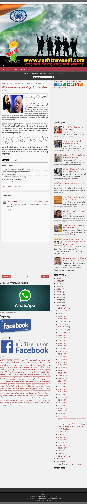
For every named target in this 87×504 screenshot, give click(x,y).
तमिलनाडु (15, 386)
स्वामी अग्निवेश (8, 391)
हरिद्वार (43, 398)
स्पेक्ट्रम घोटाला (39, 370)
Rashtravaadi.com (56, 498)
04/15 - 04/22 (63, 408)
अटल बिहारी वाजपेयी (40, 393)
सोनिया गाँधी (15, 363)
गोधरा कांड (17, 381)
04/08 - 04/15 (63, 411)
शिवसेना (41, 379)
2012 (58, 305)
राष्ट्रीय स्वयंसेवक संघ (27, 363)
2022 (58, 281)
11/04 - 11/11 (62, 330)
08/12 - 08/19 (63, 362)
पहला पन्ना (3, 69)
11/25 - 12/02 (62, 321)
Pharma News (33, 73)
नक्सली (14, 395)
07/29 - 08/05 (63, 367)
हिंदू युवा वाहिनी (8, 405)
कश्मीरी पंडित (10, 381)
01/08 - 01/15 (63, 453)
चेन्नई (10, 386)
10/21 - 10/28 (63, 335)
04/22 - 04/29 (63, 405)
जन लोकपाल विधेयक (12, 388)
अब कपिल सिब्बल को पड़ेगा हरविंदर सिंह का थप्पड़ (15, 177)
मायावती (29, 388)
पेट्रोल (37, 400)
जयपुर (49, 374)
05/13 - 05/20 (63, 397)
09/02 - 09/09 (63, 354)
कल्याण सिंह (32, 400)
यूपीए (37, 381)
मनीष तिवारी (3, 400)
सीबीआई (43, 372)
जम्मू (24, 365)
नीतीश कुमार (21, 386)
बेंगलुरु (35, 374)
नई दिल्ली (20, 388)
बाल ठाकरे (16, 398)
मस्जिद (31, 370)
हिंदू (5, 381)
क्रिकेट (39, 395)
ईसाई (13, 374)
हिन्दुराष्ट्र (7, 379)
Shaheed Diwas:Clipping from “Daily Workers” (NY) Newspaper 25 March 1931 (74, 242)
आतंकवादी (3, 374)
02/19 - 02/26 (63, 440)
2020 (58, 283)
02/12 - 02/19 (63, 442)
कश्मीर (36, 360)
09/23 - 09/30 (63, 346)
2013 (58, 302)
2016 (58, 294)
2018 (58, 289)
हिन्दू (31, 360)
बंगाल (18, 393)
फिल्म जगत (41, 391)
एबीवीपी (28, 395)
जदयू (15, 402)
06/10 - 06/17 (63, 386)
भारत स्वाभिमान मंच (22, 402)
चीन (4, 384)
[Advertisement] (18, 257)
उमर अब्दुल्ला (13, 377)
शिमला (8, 400)
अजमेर (8, 393)
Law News (61, 73)
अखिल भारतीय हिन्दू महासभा (19, 391)
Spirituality (52, 73)
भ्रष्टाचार (18, 384)
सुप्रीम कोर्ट (17, 372)
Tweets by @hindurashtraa (63, 88)
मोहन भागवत (20, 379)
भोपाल (30, 372)
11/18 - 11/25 (62, 324)
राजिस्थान (21, 398)
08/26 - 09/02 (63, 357)
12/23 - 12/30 (63, 311)
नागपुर (25, 388)
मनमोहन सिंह (29, 367)
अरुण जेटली (13, 379)
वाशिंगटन (36, 379)
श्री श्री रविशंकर (16, 83)
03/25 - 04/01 (63, 413)
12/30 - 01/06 (63, 308)
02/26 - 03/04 (63, 437)
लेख (10, 69)
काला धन (48, 384)
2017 (58, 292)
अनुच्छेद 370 (10, 402)
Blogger (79, 464)
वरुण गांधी (27, 398)
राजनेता (23, 69)
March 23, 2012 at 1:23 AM (41, 201)
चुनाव (23, 372)
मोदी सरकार (47, 363)
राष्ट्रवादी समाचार (43, 496)
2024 (58, 278)
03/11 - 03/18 (62, 432)
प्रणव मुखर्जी (13, 393)
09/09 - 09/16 (63, 351)
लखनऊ (19, 365)
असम (46, 398)
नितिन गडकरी (9, 372)
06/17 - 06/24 (63, 384)
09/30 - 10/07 (63, 343)
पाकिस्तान (3, 363)
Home (24, 73)
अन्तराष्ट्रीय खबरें (45, 360)
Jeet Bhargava (13, 201)
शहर (16, 69)
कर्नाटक (34, 372)
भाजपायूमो (28, 381)
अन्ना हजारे (38, 367)
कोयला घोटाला (15, 405)
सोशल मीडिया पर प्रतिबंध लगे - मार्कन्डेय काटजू (14, 179)
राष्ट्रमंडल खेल (28, 379)
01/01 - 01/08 (63, 456)
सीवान (37, 405)
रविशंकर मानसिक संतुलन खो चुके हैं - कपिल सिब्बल (25, 87)
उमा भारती (31, 374)
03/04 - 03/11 (62, 434)
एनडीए (27, 400)
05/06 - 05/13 (63, 400)
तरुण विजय (44, 395)
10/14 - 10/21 (63, 338)
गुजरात (39, 365)
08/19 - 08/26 (63, 359)
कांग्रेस (10, 360)
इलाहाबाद (43, 384)
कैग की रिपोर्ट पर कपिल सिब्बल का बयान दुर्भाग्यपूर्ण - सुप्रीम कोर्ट (18, 169)
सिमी (19, 400)
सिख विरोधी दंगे (14, 400)
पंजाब (1, 377)
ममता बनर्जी (47, 391)
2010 (58, 461)
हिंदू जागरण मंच (33, 405)
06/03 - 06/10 (63, 389)
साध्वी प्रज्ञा (42, 381)
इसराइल (23, 400)
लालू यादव (3, 393)
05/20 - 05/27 (63, 394)
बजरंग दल (7, 398)
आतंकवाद (48, 372)
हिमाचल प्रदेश (24, 374)
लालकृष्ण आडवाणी (22, 370)
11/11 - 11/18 (62, 327)
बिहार (14, 370)
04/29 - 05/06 (63, 403)
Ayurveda (43, 73)
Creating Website (41, 498)
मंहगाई (33, 381)
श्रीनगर (11, 367)
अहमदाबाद (48, 370)
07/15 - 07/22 (63, 373)
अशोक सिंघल (47, 386)
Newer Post (6, 276)
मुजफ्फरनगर (35, 388)
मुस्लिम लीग (22, 405)
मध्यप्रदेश (4, 367)
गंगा (47, 379)
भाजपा (3, 360)
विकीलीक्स (32, 393)
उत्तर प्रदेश (30, 365)
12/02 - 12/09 (63, 319)
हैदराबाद (37, 384)
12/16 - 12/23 (63, 313)
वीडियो (31, 398)
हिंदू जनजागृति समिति (32, 402)
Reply (9, 209)
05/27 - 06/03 (63, 392)
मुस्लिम (17, 360)
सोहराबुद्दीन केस (37, 398)
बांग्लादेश (17, 374)
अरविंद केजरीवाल (21, 395)
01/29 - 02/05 (63, 448)
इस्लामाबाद (6, 377)
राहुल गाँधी (39, 363)
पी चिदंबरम (9, 374)
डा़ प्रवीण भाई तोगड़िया (23, 377)
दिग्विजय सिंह (46, 365)
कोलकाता (3, 388)
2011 (58, 459)
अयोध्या (2, 365)
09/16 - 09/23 (63, 348)
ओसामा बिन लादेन (7, 395)
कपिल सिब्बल (9, 83)
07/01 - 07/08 (63, 378)
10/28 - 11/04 (62, 332)
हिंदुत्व (34, 384)
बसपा (11, 398)
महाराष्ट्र (39, 377)
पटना (26, 372)
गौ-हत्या (2, 386)
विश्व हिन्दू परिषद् (11, 365)
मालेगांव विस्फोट (24, 393)
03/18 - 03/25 (63, 416)
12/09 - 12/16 (63, 316)
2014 (58, 300)
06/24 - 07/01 (63, 381)
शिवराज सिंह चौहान (26, 384)
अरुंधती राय (44, 374)
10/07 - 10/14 (63, 340)
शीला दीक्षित (28, 386)
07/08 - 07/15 (63, 375)
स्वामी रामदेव (19, 367)
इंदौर (44, 379)
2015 (58, 297)
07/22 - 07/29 (63, 370)
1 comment (5, 90)
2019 (58, 286)
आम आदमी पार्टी (42, 402)
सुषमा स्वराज (35, 386)
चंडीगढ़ (7, 386)
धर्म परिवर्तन (33, 377)
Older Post (45, 276)
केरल (38, 374)
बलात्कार (22, 381)
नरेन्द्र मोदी (24, 360)
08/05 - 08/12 (63, 365)
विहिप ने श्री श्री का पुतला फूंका (11, 174)
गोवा (49, 398)
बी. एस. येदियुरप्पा (11, 384)
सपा (38, 372)
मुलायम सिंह (42, 388)
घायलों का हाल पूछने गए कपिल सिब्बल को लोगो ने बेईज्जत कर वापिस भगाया (20, 182)
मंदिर (9, 363)
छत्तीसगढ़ (28, 405)
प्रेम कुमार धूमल (43, 400)
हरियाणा (41, 386)
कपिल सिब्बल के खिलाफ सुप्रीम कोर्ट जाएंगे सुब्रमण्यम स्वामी (17, 172)
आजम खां (30, 391)
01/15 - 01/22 (63, 450)
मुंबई (35, 365)
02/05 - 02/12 (63, 445)
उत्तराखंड (35, 391)
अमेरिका (2, 372)
